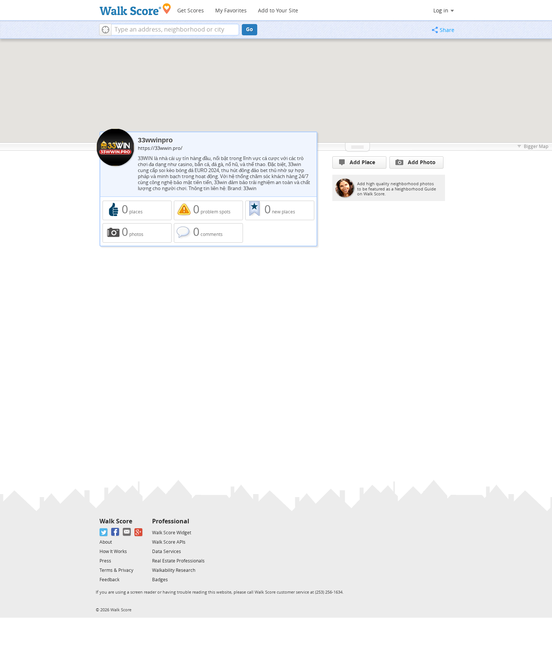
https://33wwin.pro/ (160, 148)
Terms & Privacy (116, 570)
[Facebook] (115, 532)
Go (249, 29)
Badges (160, 579)
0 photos (137, 233)
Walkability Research (173, 570)
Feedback (109, 579)
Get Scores (190, 11)
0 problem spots (208, 210)
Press (105, 561)
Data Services (166, 551)
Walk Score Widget (171, 532)
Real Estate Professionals (178, 561)
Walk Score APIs (169, 542)
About (106, 542)
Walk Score (116, 521)
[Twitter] (104, 532)
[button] (105, 30)
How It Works (113, 551)
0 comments (208, 233)
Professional (170, 521)
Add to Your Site (278, 11)
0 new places (280, 210)
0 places (137, 210)
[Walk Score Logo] (135, 9)
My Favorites (231, 11)
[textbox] (175, 30)
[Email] (127, 532)
